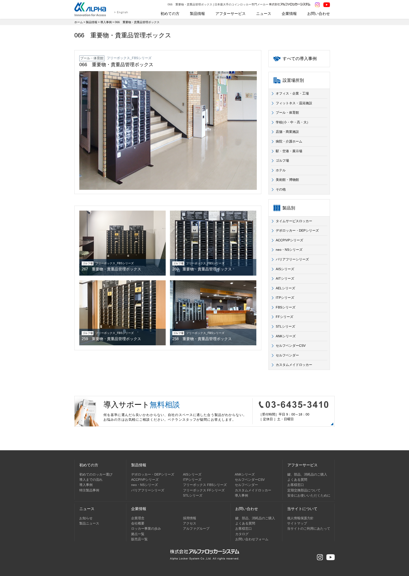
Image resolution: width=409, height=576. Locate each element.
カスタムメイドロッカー (294, 365)
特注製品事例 (89, 490)
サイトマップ (297, 523)
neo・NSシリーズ (289, 249)
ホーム (78, 22)
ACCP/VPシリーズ (289, 240)
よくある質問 (297, 479)
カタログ (242, 534)
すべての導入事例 (300, 58)
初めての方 (169, 14)
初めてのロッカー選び (95, 474)
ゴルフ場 (282, 160)
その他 (281, 189)
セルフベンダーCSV (291, 345)
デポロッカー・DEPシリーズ (297, 230)
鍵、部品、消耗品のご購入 (307, 474)
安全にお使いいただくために (308, 495)
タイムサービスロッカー (294, 221)
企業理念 (137, 518)
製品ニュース (89, 523)
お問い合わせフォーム (251, 539)
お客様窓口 (295, 485)
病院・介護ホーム (289, 141)
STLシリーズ (285, 326)
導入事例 (106, 22)
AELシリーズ (285, 288)
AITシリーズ (285, 278)
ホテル (281, 170)
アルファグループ (196, 528)
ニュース (263, 14)
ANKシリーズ (286, 336)
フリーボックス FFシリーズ (204, 490)
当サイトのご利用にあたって (308, 528)
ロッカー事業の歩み (146, 528)
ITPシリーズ (285, 297)
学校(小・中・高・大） (293, 122)
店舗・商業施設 (287, 132)
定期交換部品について (303, 490)
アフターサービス (230, 14)
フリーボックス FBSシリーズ (205, 485)
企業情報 (289, 14)
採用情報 (189, 518)
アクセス (189, 523)
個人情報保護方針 (300, 518)
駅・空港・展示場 (289, 151)
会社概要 (137, 523)
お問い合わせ (318, 14)
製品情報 (197, 14)
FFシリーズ (284, 317)
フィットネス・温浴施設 (294, 103)
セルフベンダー (287, 355)
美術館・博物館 (287, 180)
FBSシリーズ (285, 307)
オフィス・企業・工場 (292, 93)
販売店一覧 (139, 539)
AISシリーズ (285, 269)
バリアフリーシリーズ (292, 259)
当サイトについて (302, 509)
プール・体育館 (287, 112)
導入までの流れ (90, 479)
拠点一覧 (137, 534)
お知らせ (86, 518)
